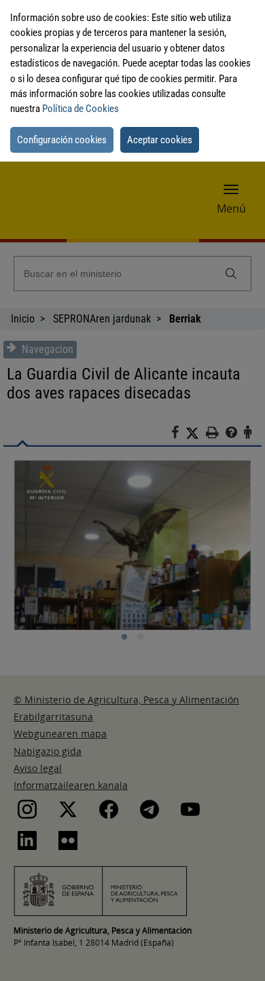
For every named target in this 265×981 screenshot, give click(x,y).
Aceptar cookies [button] (159, 140)
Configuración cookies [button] (62, 140)
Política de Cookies (80, 109)
